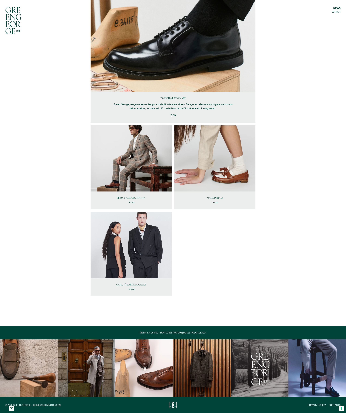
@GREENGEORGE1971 (194, 332)
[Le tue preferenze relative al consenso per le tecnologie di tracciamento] (341, 408)
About (336, 12)
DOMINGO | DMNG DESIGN (47, 405)
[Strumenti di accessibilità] (11, 408)
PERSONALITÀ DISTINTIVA (131, 198)
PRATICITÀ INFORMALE (173, 98)
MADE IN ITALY (215, 198)
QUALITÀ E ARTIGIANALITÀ (131, 284)
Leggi (173, 115)
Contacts (335, 405)
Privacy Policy (317, 405)
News (337, 8)
